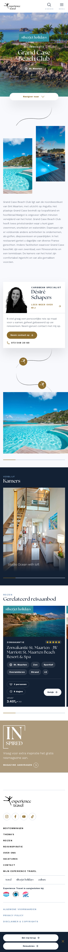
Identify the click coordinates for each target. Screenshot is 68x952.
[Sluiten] (63, 941)
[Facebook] (15, 816)
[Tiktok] (32, 816)
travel (8, 880)
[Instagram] (6, 816)
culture (42, 880)
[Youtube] (24, 816)
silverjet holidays (24, 880)
